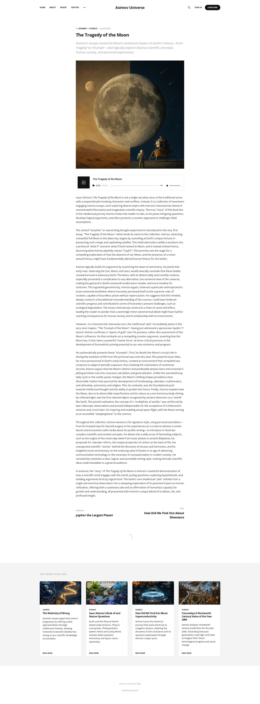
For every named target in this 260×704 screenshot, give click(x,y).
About (53, 7)
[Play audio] (94, 185)
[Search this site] (189, 7)
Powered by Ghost (130, 690)
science (93, 28)
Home (42, 7)
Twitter (75, 7)
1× (162, 186)
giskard (83, 28)
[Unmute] (167, 186)
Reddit (63, 7)
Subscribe (213, 7)
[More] (84, 7)
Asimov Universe (130, 7)
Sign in (198, 7)
